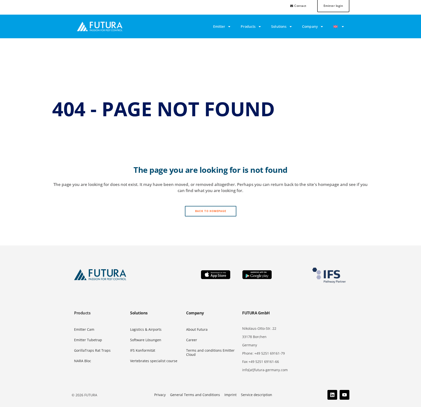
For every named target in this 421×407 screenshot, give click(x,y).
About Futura (197, 329)
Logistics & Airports (146, 329)
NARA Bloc (82, 361)
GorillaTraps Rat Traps (92, 350)
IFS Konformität (142, 350)
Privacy (160, 394)
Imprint (230, 394)
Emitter (219, 26)
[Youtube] (344, 395)
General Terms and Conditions (195, 394)
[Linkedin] (332, 395)
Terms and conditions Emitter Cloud (210, 352)
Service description (256, 394)
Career (191, 340)
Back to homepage (210, 211)
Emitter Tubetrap (88, 340)
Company (310, 26)
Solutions (279, 26)
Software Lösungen (145, 340)
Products (248, 26)
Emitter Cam (84, 329)
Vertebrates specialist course (153, 361)
